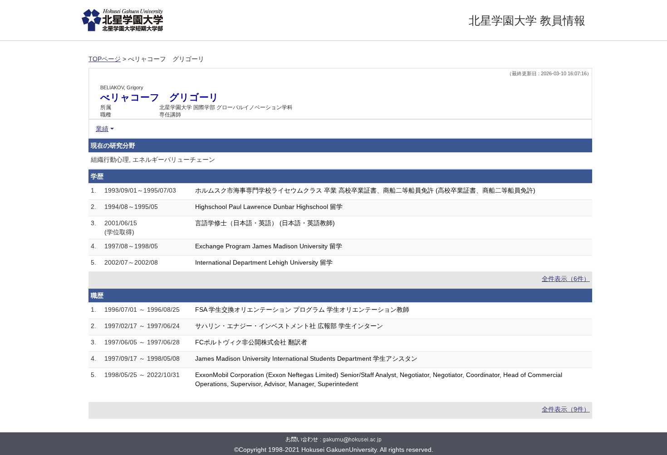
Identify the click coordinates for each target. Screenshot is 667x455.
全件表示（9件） (566, 409)
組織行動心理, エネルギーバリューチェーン (153, 159)
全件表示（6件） (566, 278)
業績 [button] (102, 128)
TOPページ (104, 59)
